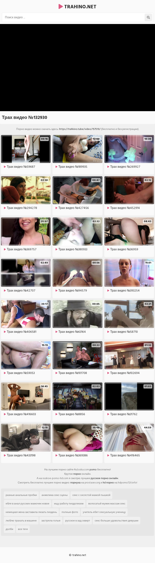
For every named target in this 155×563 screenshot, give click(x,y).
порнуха (75, 482)
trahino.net (79, 7)
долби (9, 529)
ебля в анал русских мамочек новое (27, 503)
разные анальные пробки (21, 495)
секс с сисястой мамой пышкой (91, 495)
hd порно (108, 482)
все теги (23, 529)
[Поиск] (148, 17)
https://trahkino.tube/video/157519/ (80, 129)
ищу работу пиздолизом (69, 503)
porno (93, 469)
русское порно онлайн (104, 478)
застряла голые (50, 520)
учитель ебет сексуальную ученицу (104, 512)
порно (77, 474)
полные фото (70, 512)
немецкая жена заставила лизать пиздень (31, 512)
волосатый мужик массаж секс (106, 503)
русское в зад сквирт (77, 520)
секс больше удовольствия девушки (116, 520)
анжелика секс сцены (55, 495)
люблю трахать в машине (21, 520)
